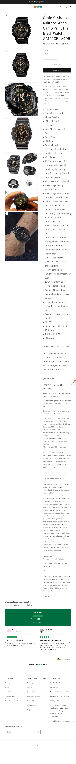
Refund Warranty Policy (34, 696)
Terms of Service (32, 701)
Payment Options (32, 692)
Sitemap (7, 683)
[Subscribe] (38, 732)
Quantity (45, 53)
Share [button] (47, 596)
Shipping (45, 50)
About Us (8, 692)
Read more (20, 649)
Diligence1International (39, 749)
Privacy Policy (31, 705)
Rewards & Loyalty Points (13, 701)
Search (7, 687)
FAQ (28, 710)
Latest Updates (10, 696)
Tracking (30, 683)
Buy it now (57, 70)
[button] (6, 7)
